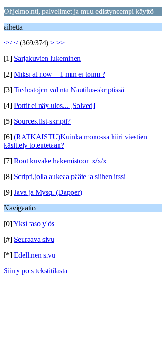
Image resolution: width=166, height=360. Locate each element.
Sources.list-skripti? (42, 121)
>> (60, 43)
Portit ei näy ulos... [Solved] (54, 105)
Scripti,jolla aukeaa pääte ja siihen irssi (69, 176)
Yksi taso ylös (33, 224)
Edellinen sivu (34, 255)
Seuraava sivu (34, 239)
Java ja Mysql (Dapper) (48, 192)
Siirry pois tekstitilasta (35, 271)
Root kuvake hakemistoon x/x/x (60, 161)
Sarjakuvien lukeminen (47, 58)
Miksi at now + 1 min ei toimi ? (59, 74)
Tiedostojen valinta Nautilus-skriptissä (69, 90)
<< (8, 43)
